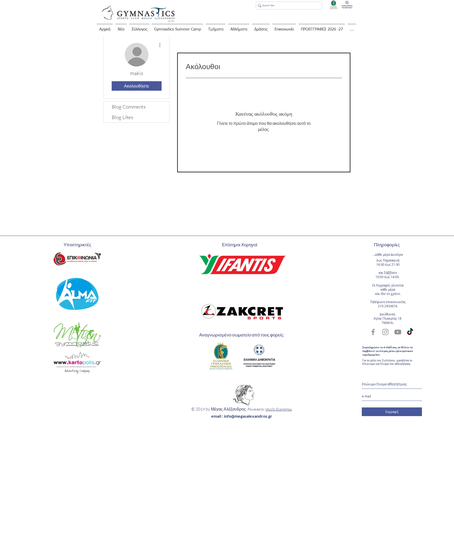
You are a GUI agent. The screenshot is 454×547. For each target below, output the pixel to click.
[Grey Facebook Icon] (373, 332)
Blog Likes (122, 117)
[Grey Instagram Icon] (385, 332)
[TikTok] (410, 332)
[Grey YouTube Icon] (398, 332)
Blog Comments (129, 107)
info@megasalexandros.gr (248, 415)
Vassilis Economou (278, 409)
